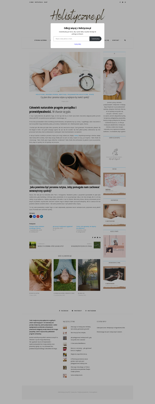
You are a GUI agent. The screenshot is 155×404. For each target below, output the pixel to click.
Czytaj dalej (77, 44)
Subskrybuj (95, 39)
